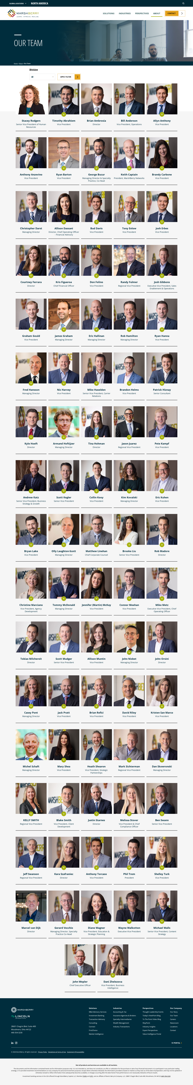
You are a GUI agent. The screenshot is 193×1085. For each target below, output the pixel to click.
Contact (173, 1030)
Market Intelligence (96, 1034)
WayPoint (146, 1023)
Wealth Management (121, 1023)
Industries (125, 13)
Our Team (174, 1015)
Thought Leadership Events (153, 1012)
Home (16, 63)
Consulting (93, 1023)
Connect (92, 1026)
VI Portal (176, 1043)
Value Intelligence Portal (152, 1034)
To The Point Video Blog (152, 1019)
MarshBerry (23, 13)
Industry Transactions (121, 1026)
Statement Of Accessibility (75, 1052)
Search (183, 3)
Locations (173, 1026)
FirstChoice (93, 1030)
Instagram (16, 1043)
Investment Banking (96, 1015)
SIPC (91, 1076)
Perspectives (142, 13)
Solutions (108, 13)
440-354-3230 (16, 1032)
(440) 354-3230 (165, 1076)
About (156, 13)
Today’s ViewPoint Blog (151, 1015)
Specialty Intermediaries (122, 1019)
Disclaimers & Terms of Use (57, 1052)
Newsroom (174, 1023)
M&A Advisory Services (97, 1012)
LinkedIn (12, 1043)
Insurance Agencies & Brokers (124, 1015)
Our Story (174, 1012)
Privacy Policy (42, 1052)
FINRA (85, 1076)
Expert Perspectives (150, 1030)
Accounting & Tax (119, 1012)
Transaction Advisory (97, 1019)
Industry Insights (149, 1026)
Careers (173, 1019)
